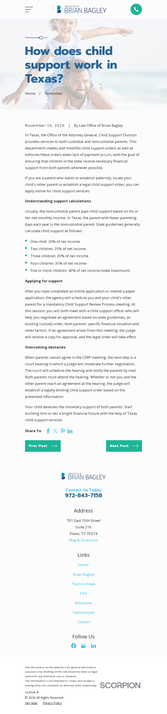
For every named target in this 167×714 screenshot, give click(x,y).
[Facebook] (73, 645)
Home (83, 564)
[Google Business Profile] (83, 645)
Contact (83, 621)
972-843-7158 (83, 495)
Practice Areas (83, 583)
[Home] (81, 9)
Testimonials (83, 612)
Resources (83, 602)
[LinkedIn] (93, 645)
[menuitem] (31, 703)
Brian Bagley (83, 574)
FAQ (83, 593)
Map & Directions (83, 540)
